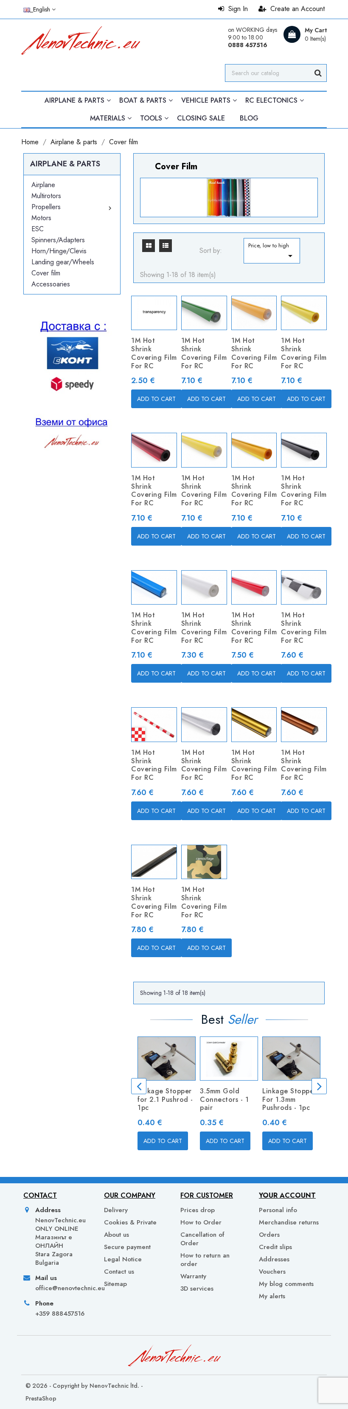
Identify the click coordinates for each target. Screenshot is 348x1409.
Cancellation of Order (202, 1238)
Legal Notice (123, 1259)
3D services (196, 1288)
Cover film (45, 273)
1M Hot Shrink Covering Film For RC (154, 353)
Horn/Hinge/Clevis (59, 251)
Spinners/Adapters (58, 240)
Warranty (193, 1276)
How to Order (201, 1222)
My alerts (272, 1295)
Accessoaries (50, 284)
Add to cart (156, 399)
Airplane (43, 185)
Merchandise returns (289, 1222)
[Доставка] (72, 401)
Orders (269, 1234)
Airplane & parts (65, 163)
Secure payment (127, 1247)
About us (116, 1234)
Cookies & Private (130, 1222)
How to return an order (205, 1259)
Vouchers (272, 1271)
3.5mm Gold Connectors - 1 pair (224, 1099)
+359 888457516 (59, 1313)
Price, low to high (271, 251)
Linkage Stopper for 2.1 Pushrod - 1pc (165, 1099)
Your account (287, 1195)
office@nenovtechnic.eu (62, 1288)
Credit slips (275, 1247)
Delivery (116, 1210)
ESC (37, 229)
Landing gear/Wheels (62, 262)
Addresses (274, 1259)
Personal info (278, 1210)
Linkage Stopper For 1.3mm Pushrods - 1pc (289, 1099)
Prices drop (197, 1210)
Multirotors (46, 196)
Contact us (119, 1271)
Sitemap (115, 1284)
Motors (41, 218)
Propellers (46, 207)
